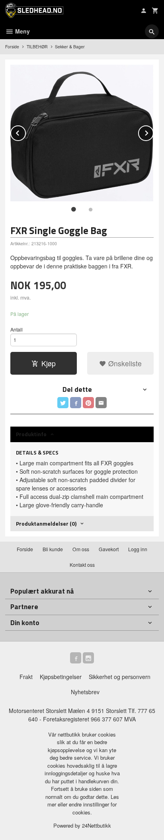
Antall (16, 329)
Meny (22, 31)
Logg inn (137, 549)
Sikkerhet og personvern (119, 677)
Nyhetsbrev (85, 692)
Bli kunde (53, 549)
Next (153, 131)
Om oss (80, 549)
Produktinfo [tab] (31, 434)
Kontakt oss (82, 564)
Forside (12, 47)
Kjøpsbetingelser (61, 677)
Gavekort (109, 549)
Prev (25, 131)
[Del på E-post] (101, 402)
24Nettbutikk (96, 825)
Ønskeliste (124, 363)
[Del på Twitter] (62, 402)
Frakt (26, 677)
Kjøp (48, 363)
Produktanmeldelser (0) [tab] (46, 523)
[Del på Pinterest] (88, 402)
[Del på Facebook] (75, 402)
